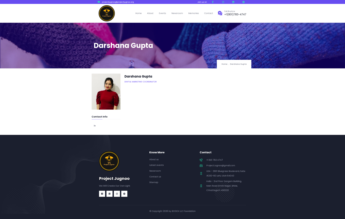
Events (162, 13)
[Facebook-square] (102, 194)
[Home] (109, 161)
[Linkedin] (109, 194)
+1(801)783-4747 (235, 14)
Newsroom (177, 13)
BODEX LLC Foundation (184, 211)
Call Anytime (229, 11)
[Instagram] (117, 194)
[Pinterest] (124, 194)
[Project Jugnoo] (107, 13)
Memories (193, 13)
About (150, 13)
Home (138, 13)
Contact (208, 13)
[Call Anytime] (220, 13)
